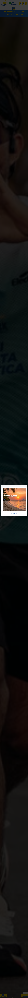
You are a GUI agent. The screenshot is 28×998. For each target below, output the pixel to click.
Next (23, 499)
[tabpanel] (14, 499)
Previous (5, 499)
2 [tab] (13, 513)
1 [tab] (12, 513)
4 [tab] (16, 513)
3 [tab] (15, 513)
